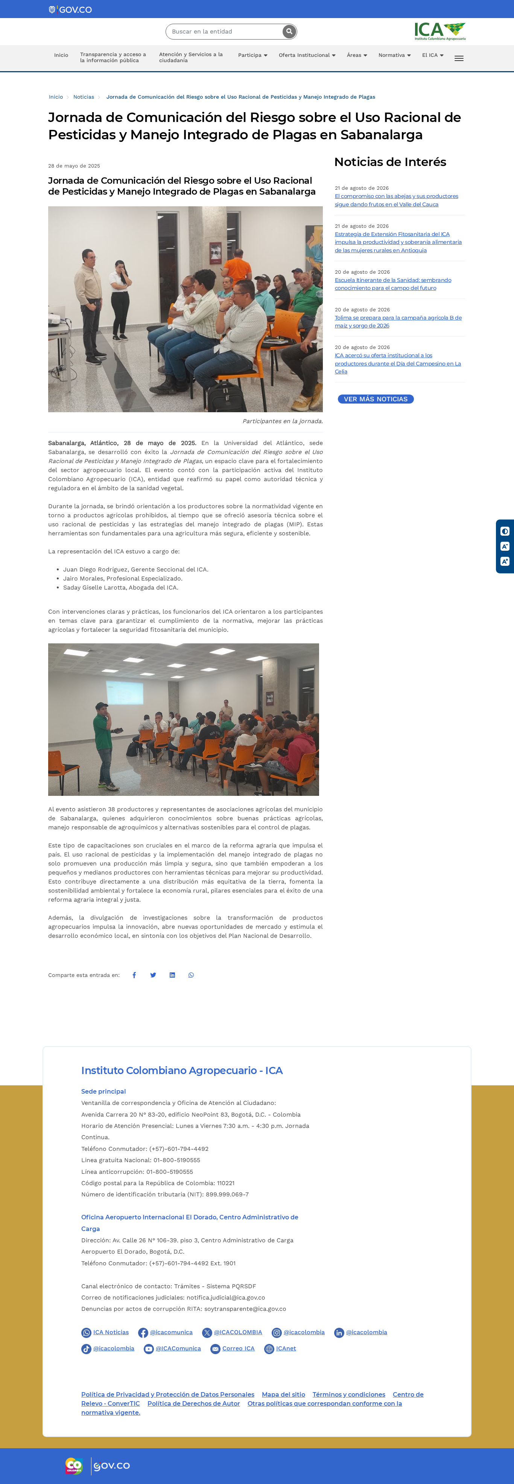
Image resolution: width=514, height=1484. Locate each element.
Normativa (392, 55)
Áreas (354, 55)
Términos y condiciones (349, 1394)
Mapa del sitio (283, 1394)
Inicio (61, 55)
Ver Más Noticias (376, 399)
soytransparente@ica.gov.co (245, 1308)
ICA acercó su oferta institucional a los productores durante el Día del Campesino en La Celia (398, 363)
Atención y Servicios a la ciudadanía (191, 57)
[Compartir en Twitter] (153, 975)
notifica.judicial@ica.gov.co (226, 1297)
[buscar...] (287, 31)
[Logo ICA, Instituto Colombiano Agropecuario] (440, 31)
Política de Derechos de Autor (194, 1403)
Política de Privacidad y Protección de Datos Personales (167, 1394)
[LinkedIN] (172, 975)
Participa (250, 55)
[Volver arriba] (498, 1434)
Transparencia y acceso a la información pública (113, 57)
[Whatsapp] (191, 975)
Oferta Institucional (304, 55)
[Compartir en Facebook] (134, 975)
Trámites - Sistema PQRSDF (215, 1286)
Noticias (83, 97)
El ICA (430, 55)
